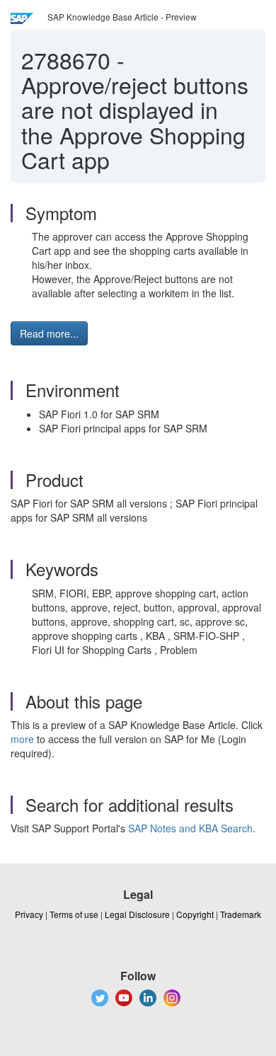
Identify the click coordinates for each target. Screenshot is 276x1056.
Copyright (195, 914)
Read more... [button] (49, 333)
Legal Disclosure (137, 914)
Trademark (240, 914)
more (22, 739)
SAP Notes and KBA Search (190, 828)
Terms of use (74, 914)
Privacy (29, 914)
